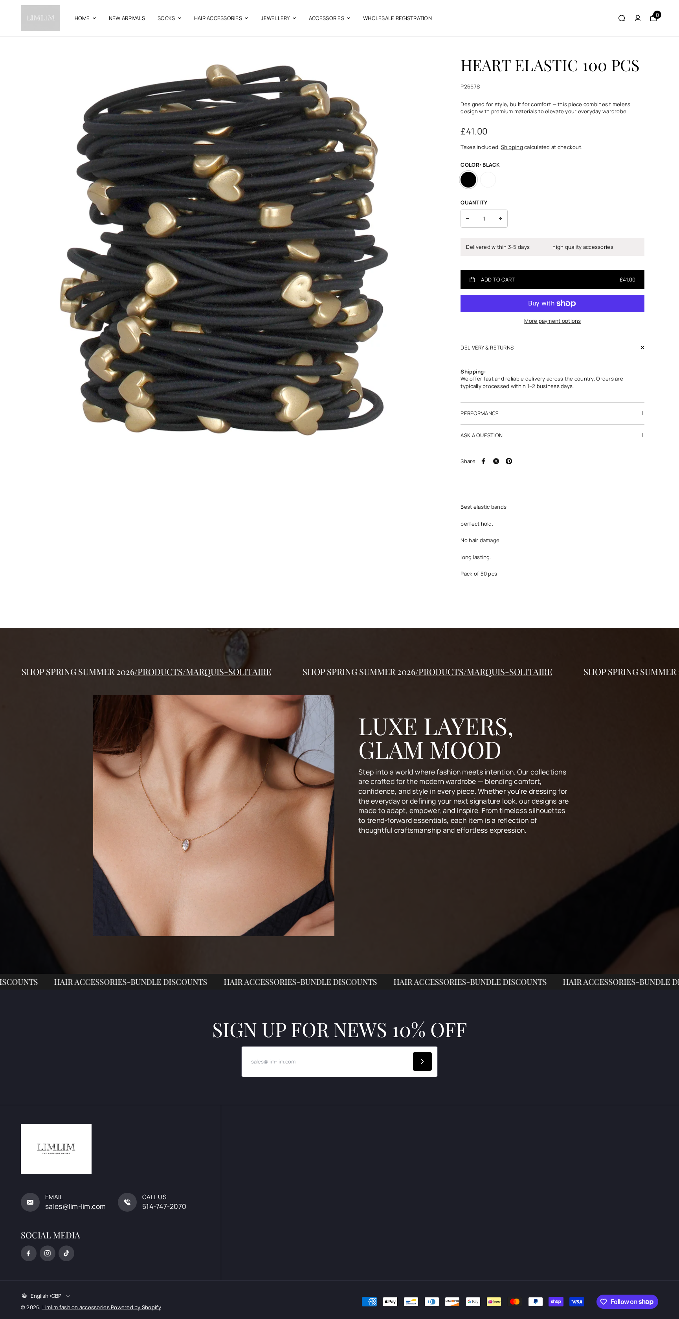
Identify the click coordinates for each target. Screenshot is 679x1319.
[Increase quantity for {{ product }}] (500, 218)
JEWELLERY (275, 18)
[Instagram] (47, 1253)
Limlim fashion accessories (76, 1307)
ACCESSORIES (326, 18)
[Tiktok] (66, 1253)
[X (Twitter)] (496, 461)
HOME (82, 18)
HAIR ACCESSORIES (218, 18)
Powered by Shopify (136, 1307)
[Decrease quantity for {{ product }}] (467, 218)
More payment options (552, 320)
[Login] (637, 18)
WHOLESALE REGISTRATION (397, 18)
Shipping (512, 147)
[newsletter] (422, 1061)
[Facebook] (483, 461)
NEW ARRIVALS (127, 18)
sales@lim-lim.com (75, 1206)
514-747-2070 (164, 1206)
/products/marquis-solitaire (268, 671)
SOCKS (166, 18)
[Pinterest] (509, 461)
